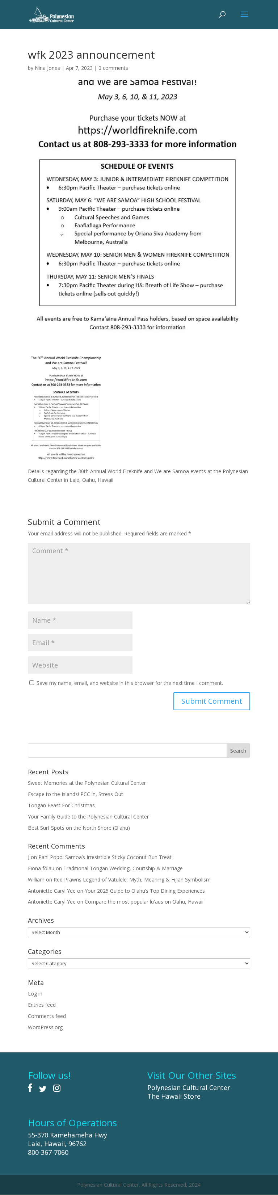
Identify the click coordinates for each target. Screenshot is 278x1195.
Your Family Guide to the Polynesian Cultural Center (88, 816)
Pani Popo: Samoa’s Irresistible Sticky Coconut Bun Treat (105, 857)
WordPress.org (45, 1027)
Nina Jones (47, 67)
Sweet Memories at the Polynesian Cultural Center (87, 782)
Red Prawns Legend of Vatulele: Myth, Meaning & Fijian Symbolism (132, 879)
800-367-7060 (48, 1152)
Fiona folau (41, 868)
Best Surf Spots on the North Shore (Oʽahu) (79, 827)
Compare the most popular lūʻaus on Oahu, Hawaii (144, 901)
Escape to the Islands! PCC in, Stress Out (75, 794)
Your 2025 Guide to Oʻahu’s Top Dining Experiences (145, 890)
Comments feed (47, 1016)
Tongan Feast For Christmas (61, 805)
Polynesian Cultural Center (188, 1087)
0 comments (113, 67)
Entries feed (42, 1004)
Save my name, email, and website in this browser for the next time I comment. (130, 682)
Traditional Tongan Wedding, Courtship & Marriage (123, 868)
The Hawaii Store (174, 1096)
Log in (35, 993)
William (36, 879)
